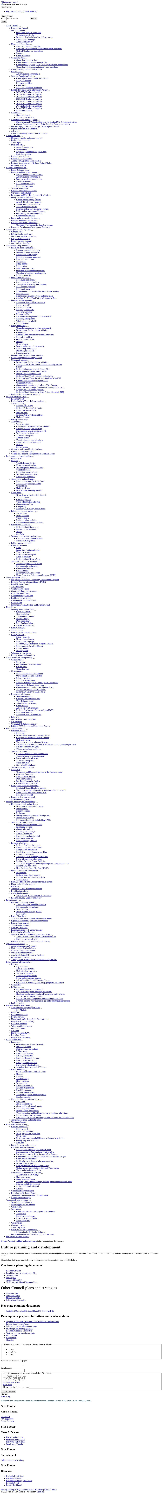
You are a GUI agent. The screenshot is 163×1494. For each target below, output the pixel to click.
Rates (13, 964)
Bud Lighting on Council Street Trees (31, 792)
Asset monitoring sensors (21, 799)
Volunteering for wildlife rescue (29, 564)
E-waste (19, 1188)
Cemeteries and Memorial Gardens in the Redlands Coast (39, 772)
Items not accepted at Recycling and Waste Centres (36, 1154)
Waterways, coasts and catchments (25, 536)
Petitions (19, 53)
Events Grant (16, 602)
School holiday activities (26, 703)
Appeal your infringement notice (29, 996)
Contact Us (15, 113)
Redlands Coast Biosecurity (27, 527)
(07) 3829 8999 (7, 1419)
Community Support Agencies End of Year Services (37, 385)
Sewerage (15, 1209)
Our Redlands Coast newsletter (28, 664)
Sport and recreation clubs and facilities (32, 754)
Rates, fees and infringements (18, 962)
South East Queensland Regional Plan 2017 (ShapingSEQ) (30, 1311)
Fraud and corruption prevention (29, 87)
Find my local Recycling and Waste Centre (33, 1150)
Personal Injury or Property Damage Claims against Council (35, 126)
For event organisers (24, 186)
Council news (16, 660)
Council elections (23, 55)
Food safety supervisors (25, 287)
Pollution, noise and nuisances (28, 257)
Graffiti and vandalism (25, 339)
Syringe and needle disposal (27, 1186)
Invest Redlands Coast (20, 170)
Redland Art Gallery (24, 406)
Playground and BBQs (20, 1033)
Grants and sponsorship (15, 577)
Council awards (22, 669)
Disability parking (23, 1047)
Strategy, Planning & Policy (22, 76)
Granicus (40, 1492)
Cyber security (22, 344)
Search (3, 18)
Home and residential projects (23, 884)
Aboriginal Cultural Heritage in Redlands (27, 955)
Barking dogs (21, 149)
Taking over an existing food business (31, 284)
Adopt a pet (16, 142)
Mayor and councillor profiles (28, 46)
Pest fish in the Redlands (26, 529)
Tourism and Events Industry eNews (31, 689)
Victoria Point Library (25, 616)
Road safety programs (25, 1088)
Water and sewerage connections (24, 1230)
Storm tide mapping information (29, 859)
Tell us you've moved (24, 973)
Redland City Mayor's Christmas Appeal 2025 (34, 710)
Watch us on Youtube (14, 1444)
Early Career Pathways (20, 239)
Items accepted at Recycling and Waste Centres (35, 1152)
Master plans (21, 873)
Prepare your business (25, 309)
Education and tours (19, 1024)
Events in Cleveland (24, 712)
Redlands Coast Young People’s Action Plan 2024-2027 (38, 378)
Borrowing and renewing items (23, 632)
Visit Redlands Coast (24, 701)
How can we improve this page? (14, 1360)
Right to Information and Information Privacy (29, 90)
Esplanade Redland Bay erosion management (29, 921)
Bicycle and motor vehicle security (30, 346)
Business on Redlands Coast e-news (30, 685)
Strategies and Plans (24, 83)
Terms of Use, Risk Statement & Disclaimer (33, 895)
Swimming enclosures (25, 1108)
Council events (22, 705)
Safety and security (18, 326)
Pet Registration (17, 1003)
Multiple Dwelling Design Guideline (31, 861)
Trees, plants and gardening (22, 479)
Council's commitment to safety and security (34, 328)
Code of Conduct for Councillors (29, 51)
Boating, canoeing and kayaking (29, 429)
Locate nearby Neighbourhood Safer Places (33, 316)
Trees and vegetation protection (28, 483)
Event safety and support (26, 348)
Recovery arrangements (25, 319)
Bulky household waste (25, 1179)
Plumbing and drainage (25, 831)
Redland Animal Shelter (20, 156)
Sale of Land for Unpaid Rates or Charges (33, 980)
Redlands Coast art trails (26, 410)
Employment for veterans (21, 241)
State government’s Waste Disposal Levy (32, 1166)
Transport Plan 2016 (14, 1280)
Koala (18, 548)
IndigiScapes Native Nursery (22, 1021)
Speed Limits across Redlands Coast (30, 1072)
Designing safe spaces (25, 351)
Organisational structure (25, 35)
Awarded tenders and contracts (28, 202)
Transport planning (18, 1122)
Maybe (13, 1352)
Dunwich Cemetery (24, 779)
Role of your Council (19, 28)
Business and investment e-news (24, 220)
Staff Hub (39, 1489)
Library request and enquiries (23, 655)
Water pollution (22, 518)
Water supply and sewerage (17, 1200)
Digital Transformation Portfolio (24, 129)
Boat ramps (20, 1101)
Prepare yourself (22, 305)
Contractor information (25, 216)
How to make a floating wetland (29, 490)
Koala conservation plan (26, 465)
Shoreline (10, 1340)
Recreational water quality (26, 255)
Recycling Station (18, 1035)
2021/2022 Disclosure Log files (29, 97)
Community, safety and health (18, 245)
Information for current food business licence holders (37, 291)
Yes (12, 1350)
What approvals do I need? (22, 822)
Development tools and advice (23, 804)
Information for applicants (21, 234)
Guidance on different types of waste (26, 1172)
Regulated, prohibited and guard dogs (31, 152)
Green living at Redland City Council (31, 495)
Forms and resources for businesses (25, 218)
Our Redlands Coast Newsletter (29, 676)
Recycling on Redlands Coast (23, 1193)
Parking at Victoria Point (26, 1060)
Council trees (21, 486)
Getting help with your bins (27, 1140)
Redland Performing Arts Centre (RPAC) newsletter (37, 683)
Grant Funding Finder (20, 589)
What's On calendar (24, 696)
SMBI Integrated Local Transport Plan (21, 1282)
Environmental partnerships (27, 566)
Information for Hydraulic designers (30, 1232)
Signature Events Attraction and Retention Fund (30, 605)
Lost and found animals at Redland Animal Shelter (31, 163)
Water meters (16, 1223)
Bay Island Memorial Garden (28, 781)
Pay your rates (22, 966)
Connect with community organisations (32, 380)
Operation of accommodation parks (30, 271)
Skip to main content (9, 2)
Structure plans (22, 879)
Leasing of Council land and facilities (31, 788)
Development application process (29, 806)
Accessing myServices (25, 117)
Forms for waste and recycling (23, 1145)
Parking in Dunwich (24, 1056)
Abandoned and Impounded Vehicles (31, 1067)
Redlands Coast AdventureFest (28, 715)
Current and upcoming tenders (28, 200)
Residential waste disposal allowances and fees (35, 1161)
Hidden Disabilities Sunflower (28, 374)
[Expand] (20, 26)
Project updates (12, 900)
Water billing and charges (21, 1202)
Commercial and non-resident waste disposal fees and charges (41, 1156)
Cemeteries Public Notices (26, 783)
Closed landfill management (22, 1191)
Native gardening (23, 488)
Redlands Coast (17, 399)
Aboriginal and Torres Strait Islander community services (39, 364)
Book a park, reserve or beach (23, 797)
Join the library (17, 630)
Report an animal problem (21, 158)
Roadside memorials (24, 1085)
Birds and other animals (20, 140)
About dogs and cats (24, 147)
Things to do (16, 422)
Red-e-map (20, 813)
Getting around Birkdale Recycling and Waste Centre (37, 1168)
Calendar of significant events (23, 950)
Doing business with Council (23, 197)
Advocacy (15, 131)
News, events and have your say (19, 657)
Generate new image (11, 1382)
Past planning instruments (26, 850)
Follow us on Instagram (15, 1439)
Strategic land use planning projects (30, 877)
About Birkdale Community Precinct (31, 905)
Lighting (19, 1076)
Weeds (19, 532)
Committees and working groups (24, 120)
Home (3, 1241)
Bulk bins (20, 1143)
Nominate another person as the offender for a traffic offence (40, 994)
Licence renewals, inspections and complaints (34, 296)
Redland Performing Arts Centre (29, 408)
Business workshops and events (29, 179)
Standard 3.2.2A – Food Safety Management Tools (36, 298)
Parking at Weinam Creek (26, 939)
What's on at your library (21, 653)
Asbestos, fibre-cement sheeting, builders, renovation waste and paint (44, 1182)
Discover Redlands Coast (16, 396)
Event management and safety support (26, 358)
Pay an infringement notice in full (29, 989)
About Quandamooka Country (23, 946)
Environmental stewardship (27, 907)
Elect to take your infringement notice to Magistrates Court (39, 998)
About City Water (18, 1227)
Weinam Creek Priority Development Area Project (31, 934)
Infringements (16, 987)
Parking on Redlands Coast (22, 451)
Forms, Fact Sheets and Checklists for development (31, 882)
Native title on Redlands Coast (23, 948)
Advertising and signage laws (28, 74)
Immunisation (21, 266)
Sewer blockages (23, 1220)
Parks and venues (18, 731)
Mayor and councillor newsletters (29, 673)
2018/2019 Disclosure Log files (29, 103)
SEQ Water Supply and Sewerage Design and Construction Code (42, 863)
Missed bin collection (24, 1131)
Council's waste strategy (21, 1198)
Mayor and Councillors (20, 44)
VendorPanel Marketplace (26, 206)
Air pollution (21, 513)
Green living (16, 493)
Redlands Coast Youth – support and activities (34, 376)
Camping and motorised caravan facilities (32, 426)
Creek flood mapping (19, 893)
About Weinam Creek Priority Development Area (36, 937)
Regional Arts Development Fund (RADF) (28, 582)
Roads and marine (13, 1040)
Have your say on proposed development (32, 815)
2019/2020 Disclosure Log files (29, 101)
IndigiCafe (15, 1012)
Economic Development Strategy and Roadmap (30, 227)
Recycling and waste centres (22, 1147)
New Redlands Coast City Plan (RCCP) (32, 868)
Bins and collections (19, 1127)
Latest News (21, 662)
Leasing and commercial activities (24, 786)
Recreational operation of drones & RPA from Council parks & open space (46, 744)
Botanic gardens (17, 1017)
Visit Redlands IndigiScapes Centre (25, 1008)
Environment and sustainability (18, 456)
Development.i (22, 808)
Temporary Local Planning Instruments (32, 857)
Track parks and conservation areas (30, 756)
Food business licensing (25, 280)
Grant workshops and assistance (24, 591)
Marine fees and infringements (28, 1115)
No (12, 1355)
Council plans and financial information (32, 78)
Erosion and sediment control (28, 836)
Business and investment (16, 168)
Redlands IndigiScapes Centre (28, 442)
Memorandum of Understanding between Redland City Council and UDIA (46, 122)
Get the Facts (21, 667)
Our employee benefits (20, 243)
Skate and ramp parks (25, 435)
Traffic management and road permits (31, 1095)
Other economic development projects (21, 1326)
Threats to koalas (23, 552)
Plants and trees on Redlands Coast (30, 481)
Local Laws (16, 71)
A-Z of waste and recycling (27, 1175)
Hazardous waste (23, 1177)
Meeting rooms (22, 651)
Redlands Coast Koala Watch (28, 559)
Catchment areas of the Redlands (29, 538)
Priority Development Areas (17, 1324)
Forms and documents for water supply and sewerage (32, 1234)
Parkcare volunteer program (27, 747)
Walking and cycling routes (27, 433)
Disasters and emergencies (21, 300)
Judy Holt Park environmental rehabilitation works (31, 918)
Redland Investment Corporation (24, 223)
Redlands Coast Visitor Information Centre (28, 401)
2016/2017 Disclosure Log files (29, 108)
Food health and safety (25, 184)
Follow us (15, 717)
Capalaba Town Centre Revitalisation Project (34, 225)
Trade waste (21, 1214)
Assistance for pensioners (26, 976)
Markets (19, 445)
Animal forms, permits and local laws (26, 161)
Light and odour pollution (26, 520)
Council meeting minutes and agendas (31, 62)
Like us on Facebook (14, 1437)
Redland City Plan (18, 843)
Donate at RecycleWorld (26, 1163)
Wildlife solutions (23, 470)
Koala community (23, 557)
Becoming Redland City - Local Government (34, 37)
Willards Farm (22, 909)
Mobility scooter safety (25, 1092)
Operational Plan (13, 1295)
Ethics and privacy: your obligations (30, 211)
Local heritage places (19, 891)
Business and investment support (24, 172)
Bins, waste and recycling (16, 1124)
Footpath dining (22, 293)
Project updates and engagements (19, 1328)
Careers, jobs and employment (18, 229)
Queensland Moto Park (25, 765)
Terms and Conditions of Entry (28, 1170)
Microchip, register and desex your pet (26, 138)
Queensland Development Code (29, 824)
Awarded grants (17, 586)
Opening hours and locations (22, 609)
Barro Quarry (11, 1338)
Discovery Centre (18, 1028)
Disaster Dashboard (14, 1485)
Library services (17, 635)
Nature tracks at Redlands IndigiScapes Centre (30, 1019)
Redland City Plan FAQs (26, 866)
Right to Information (25, 1489)
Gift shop (15, 1030)
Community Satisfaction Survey (24, 724)
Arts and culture (17, 403)
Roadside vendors (23, 181)
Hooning (19, 342)
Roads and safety (18, 1069)
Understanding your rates (26, 971)
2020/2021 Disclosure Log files (29, 99)
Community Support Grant (22, 596)
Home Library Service (25, 639)
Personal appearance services (28, 250)
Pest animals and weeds (25, 477)
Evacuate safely (22, 314)
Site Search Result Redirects (17, 1236)
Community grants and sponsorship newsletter (34, 687)
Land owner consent (24, 795)
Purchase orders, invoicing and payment (32, 209)
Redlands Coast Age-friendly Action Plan (33, 369)
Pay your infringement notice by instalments (34, 992)
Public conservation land (21, 543)
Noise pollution (22, 515)
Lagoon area (21, 914)
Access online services (25, 969)
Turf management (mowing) (22, 767)
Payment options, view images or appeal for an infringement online (43, 1001)
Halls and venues (23, 417)
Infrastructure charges (25, 818)
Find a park (20, 733)
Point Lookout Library (25, 623)
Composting (21, 506)
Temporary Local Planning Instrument (26, 889)
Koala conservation (19, 545)
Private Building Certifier (26, 841)
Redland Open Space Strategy (28, 875)
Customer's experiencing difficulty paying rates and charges (40, 982)
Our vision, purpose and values (28, 33)
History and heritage (19, 419)
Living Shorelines (18, 916)
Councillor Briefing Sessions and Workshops (29, 133)
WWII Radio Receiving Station (29, 911)
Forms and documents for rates (28, 978)
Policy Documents (23, 81)
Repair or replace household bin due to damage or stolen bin (40, 1138)
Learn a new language (25, 641)
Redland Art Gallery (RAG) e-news (30, 692)
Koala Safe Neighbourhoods (27, 550)
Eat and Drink (22, 447)
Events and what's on (19, 694)
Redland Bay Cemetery (25, 776)
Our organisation (18, 30)
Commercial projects (24, 829)
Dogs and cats (17, 145)
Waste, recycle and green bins (28, 1133)
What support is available (26, 321)
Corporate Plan (12, 1293)
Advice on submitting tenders (28, 204)
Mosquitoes (21, 261)
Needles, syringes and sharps (27, 252)
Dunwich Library (23, 621)
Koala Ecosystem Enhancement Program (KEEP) (36, 575)
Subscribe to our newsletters (12, 1460)
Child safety (21, 332)
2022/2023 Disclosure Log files (29, 94)
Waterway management (25, 541)
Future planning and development (24, 870)
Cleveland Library (23, 612)
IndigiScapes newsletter (25, 680)
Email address (6, 1368)
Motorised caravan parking (27, 1049)
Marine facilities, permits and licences (26, 1099)
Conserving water (23, 499)
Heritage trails (22, 412)
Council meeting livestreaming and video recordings (37, 67)
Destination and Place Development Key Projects (31, 195)
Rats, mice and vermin (25, 259)
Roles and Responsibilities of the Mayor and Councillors (39, 49)
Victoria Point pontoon (20, 925)
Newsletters (16, 671)
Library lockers (22, 648)
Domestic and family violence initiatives (32, 330)
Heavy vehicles (22, 1081)
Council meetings (18, 58)
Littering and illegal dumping (28, 1184)
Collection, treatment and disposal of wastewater (35, 1211)
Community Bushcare (25, 568)
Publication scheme (24, 110)
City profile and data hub (21, 193)
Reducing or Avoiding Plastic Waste (30, 509)
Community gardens (24, 504)
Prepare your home (24, 307)
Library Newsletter (23, 678)
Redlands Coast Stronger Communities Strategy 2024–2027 (40, 387)
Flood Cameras (22, 323)
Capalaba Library (23, 614)
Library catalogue (18, 628)
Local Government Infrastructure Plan (31, 852)
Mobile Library (22, 618)
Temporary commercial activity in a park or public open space (41, 790)
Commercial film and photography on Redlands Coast (33, 454)
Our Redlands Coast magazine (23, 719)
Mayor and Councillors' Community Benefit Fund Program (35, 580)
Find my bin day (23, 1129)
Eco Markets (21, 1010)
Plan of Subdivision (24, 834)
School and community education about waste (29, 1195)
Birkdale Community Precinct (23, 902)
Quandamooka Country (15, 944)
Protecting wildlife (23, 154)
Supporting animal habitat (26, 472)
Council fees (21, 85)
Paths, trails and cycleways (27, 758)
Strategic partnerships (19, 188)
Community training (24, 383)
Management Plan (13, 1298)
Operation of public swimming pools (31, 273)
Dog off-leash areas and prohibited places (33, 735)
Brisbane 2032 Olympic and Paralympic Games (30, 726)
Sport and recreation (19, 751)
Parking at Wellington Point (27, 1065)
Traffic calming (22, 1079)
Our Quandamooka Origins (22, 953)
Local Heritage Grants (20, 584)
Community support (19, 360)
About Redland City (24, 42)
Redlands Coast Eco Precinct (23, 932)
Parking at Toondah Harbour (27, 1058)
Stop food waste (22, 497)
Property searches (23, 811)
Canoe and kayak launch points (29, 1106)
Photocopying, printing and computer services (34, 644)
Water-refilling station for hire (28, 502)
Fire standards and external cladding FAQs (33, 820)
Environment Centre (19, 1014)
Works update (21, 1083)
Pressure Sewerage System (27, 1218)
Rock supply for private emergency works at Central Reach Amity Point (45, 1117)
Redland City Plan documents (28, 845)
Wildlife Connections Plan (26, 474)
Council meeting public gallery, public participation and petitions (42, 65)
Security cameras (23, 353)
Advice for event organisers (27, 708)
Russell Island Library (25, 625)
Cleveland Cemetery (24, 774)
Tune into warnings (24, 312)
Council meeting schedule (26, 60)
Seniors (19, 367)
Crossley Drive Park (19, 927)
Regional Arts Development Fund (29, 415)
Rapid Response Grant (20, 593)
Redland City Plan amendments (29, 847)
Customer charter (23, 115)
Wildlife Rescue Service (26, 463)
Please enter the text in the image (16, 1387)
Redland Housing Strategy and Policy (26, 898)
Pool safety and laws (24, 337)
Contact (47, 1489)
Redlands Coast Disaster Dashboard (30, 303)
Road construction (23, 1097)
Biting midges (22, 264)
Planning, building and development (20, 802)
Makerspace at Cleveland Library (29, 646)
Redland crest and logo (25, 39)
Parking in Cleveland (24, 1053)
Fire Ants (20, 534)
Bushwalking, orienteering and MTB (31, 431)
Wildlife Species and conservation (29, 467)
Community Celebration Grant (23, 600)
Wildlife (14, 461)
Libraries (9, 607)
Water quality (16, 1207)
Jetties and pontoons (24, 1104)
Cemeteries (15, 770)
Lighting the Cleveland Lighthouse (30, 390)
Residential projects (24, 827)
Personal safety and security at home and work (35, 335)
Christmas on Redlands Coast (28, 699)
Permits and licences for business (29, 174)
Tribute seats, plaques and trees (28, 749)
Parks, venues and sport (15, 728)
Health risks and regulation (22, 248)
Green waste (21, 1136)
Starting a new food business (27, 282)
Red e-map (15, 886)
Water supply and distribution (23, 1204)
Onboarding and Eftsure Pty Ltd (29, 213)
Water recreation (22, 424)
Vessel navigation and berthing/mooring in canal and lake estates (42, 1113)
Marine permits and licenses (27, 1111)
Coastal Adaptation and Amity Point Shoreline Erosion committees (43, 124)
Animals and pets (13, 136)
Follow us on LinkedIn (15, 1442)
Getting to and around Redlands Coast (26, 449)
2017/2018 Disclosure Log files (29, 106)
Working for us (17, 232)
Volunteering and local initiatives (29, 440)
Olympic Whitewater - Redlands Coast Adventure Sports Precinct (32, 1322)
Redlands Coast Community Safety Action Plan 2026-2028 (40, 392)
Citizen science (22, 570)
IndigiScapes (16, 458)
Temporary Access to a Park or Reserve (32, 742)
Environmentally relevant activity (29, 522)
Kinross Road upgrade (20, 923)
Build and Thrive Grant (20, 598)
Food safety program (24, 289)
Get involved (16, 721)
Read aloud (7, 1384)
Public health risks (23, 275)
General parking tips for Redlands (29, 1044)
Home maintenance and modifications (31, 371)
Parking (14, 1042)
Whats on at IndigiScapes (21, 1026)
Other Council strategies (15, 1300)
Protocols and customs (20, 957)
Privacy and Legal (8, 1489)
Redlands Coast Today (15, 1476)
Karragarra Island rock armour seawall (26, 930)
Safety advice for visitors (26, 1159)
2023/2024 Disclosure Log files (29, 92)
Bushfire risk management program (25, 394)
